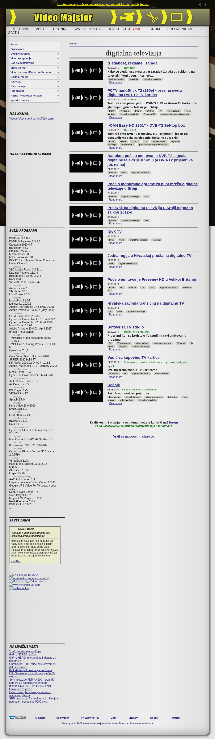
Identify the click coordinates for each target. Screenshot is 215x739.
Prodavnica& (179, 29)
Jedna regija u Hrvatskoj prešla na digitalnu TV (149, 256)
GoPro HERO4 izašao (22, 654)
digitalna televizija (152, 79)
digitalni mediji (116, 79)
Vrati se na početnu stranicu (133, 436)
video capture (161, 373)
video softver (174, 110)
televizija (134, 79)
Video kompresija (20, 58)
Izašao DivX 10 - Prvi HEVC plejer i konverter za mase (30, 687)
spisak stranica (19, 100)
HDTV (111, 110)
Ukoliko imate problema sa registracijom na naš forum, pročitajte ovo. (99, 4)
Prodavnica (17, 49)
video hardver (159, 141)
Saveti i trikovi (88, 29)
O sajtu (40, 718)
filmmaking (114, 397)
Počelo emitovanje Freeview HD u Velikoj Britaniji (152, 279)
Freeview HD (149, 114)
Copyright (62, 718)
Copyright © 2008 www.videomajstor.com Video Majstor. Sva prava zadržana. (107, 723)
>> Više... (16, 561)
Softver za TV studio (126, 327)
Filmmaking (17, 90)
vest (147, 196)
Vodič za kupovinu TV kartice (134, 357)
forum (173, 422)
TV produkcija (123, 343)
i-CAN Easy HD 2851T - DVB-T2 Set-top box (146, 125)
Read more (115, 82)
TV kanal (181, 343)
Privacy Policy (90, 718)
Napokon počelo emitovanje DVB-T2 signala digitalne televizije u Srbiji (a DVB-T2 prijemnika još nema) (150, 160)
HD (121, 287)
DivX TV (115, 232)
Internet (157, 239)
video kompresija (154, 397)
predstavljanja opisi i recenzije (175, 114)
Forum (153, 29)
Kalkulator (124, 29)
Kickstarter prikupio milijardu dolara (30, 670)
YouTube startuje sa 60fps (25, 651)
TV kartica (124, 110)
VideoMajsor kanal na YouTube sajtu (31, 118)
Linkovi (134, 718)
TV (160, 110)
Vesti (41, 29)
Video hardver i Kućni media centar (31, 72)
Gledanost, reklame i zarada (132, 63)
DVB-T (138, 110)
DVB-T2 (150, 110)
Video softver (18, 67)
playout (123, 346)
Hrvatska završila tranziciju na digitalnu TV (146, 303)
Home (73, 43)
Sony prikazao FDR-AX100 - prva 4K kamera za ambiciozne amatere (31, 681)
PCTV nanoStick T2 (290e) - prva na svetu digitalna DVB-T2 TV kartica (145, 92)
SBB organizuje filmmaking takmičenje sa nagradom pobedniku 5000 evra (34, 700)
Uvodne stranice (20, 53)
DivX (111, 239)
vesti (124, 172)
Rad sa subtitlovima (22, 63)
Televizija (15, 81)
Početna (20, 29)
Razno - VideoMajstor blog (26, 95)
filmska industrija (141, 346)
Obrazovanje (18, 86)
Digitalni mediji (19, 77)
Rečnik (59, 29)
